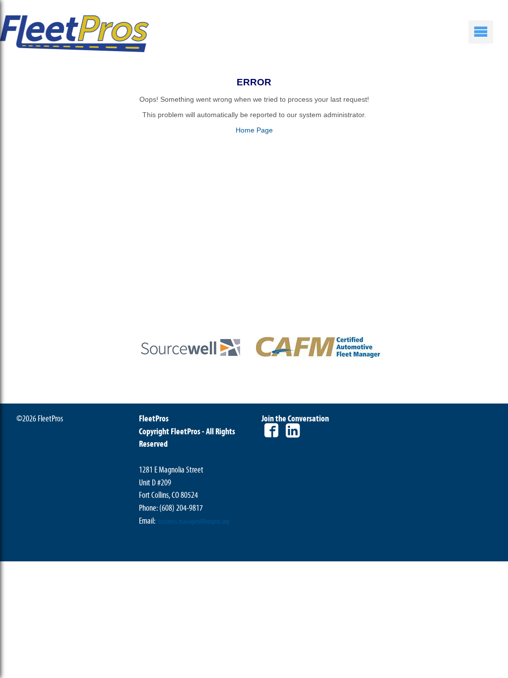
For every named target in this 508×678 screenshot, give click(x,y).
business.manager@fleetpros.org (193, 522)
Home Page (254, 130)
